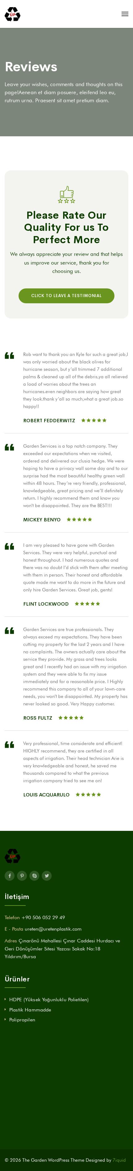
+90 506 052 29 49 (43, 917)
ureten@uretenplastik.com (53, 929)
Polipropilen (22, 1020)
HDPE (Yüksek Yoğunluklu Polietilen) (49, 999)
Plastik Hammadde (30, 1010)
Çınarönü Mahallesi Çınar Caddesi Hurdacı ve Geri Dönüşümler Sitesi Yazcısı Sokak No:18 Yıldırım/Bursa (62, 948)
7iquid (119, 1160)
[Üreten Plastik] (12, 14)
